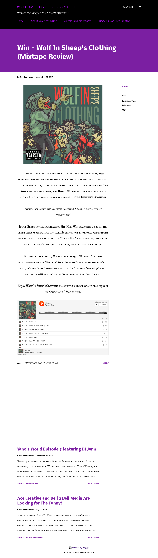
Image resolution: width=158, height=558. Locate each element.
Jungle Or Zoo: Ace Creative (114, 21)
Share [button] (125, 87)
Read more (93, 484)
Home (20, 21)
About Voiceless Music (44, 21)
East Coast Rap (129, 101)
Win (124, 109)
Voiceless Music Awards (77, 21)
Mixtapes (126, 105)
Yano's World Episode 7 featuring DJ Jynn (56, 449)
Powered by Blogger (80, 548)
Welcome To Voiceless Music (46, 7)
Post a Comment (34, 538)
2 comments (32, 484)
